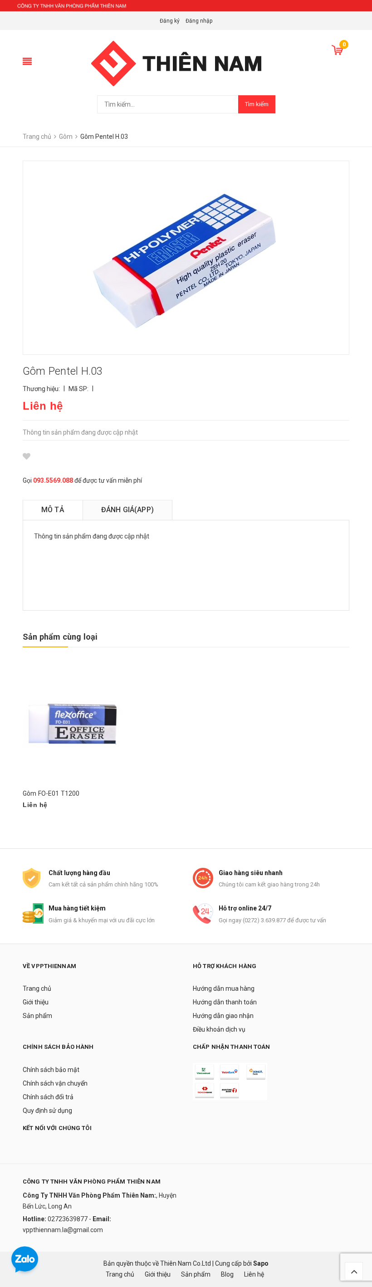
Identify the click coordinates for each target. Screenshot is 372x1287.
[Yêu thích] (26, 456)
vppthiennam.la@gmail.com (63, 1229)
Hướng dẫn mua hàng (224, 988)
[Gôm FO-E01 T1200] (72, 724)
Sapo (261, 1263)
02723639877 (68, 1219)
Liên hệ (254, 1274)
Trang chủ (37, 988)
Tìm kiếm (257, 104)
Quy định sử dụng (47, 1110)
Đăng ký (170, 21)
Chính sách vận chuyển (55, 1083)
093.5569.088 (53, 480)
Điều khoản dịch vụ (219, 1029)
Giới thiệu (36, 1002)
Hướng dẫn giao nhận (223, 1015)
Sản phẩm (37, 1015)
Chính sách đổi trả (48, 1097)
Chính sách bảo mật (51, 1069)
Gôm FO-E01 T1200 (51, 793)
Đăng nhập (199, 21)
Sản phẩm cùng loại (60, 636)
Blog (227, 1274)
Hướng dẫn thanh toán (225, 1002)
